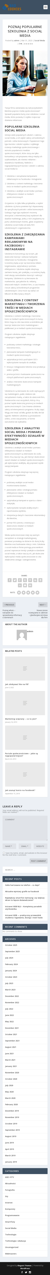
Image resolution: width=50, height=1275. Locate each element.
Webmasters (10, 1253)
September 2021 (12, 1040)
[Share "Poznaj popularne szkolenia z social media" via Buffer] (40, 580)
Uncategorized (11, 1247)
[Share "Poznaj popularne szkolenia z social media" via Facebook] (9, 580)
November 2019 (12, 1117)
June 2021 (9, 1053)
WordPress (25, 1268)
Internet (9, 1202)
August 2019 (10, 1136)
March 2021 (10, 1060)
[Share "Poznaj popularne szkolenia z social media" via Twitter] (14, 580)
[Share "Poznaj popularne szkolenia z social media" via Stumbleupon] (19, 585)
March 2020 (10, 1098)
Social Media (39, 40)
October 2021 (11, 1034)
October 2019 (11, 1123)
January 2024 (11, 970)
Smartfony (10, 1222)
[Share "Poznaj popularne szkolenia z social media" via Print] (30, 585)
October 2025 (11, 945)
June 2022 (9, 1015)
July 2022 (9, 1009)
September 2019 (12, 1130)
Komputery (10, 1209)
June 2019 (9, 1142)
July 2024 (9, 958)
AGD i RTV (9, 1177)
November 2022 (12, 1002)
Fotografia (10, 1190)
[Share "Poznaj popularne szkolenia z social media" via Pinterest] (30, 580)
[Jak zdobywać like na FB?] (25, 668)
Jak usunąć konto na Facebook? (20, 790)
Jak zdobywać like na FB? (17, 684)
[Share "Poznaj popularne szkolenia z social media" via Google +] (19, 580)
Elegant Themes (24, 1265)
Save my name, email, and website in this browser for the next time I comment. (25, 854)
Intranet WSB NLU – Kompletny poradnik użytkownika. (23, 907)
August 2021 (10, 1047)
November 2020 (12, 1072)
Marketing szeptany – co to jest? (21, 719)
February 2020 (11, 1104)
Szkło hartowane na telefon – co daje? (22, 885)
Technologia (10, 1234)
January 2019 (11, 1162)
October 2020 (11, 1079)
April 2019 (9, 1149)
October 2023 (11, 977)
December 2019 (12, 1111)
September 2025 (12, 951)
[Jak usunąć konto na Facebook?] (25, 774)
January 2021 (11, 1066)
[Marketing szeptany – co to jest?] (25, 703)
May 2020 (9, 1092)
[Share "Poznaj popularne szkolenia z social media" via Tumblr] (25, 580)
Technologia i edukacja (15, 1241)
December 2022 (12, 996)
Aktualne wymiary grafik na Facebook (22, 891)
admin (16, 40)
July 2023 (9, 983)
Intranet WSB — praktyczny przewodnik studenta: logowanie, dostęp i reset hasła (24, 916)
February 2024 (11, 964)
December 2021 (12, 1028)
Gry (6, 1196)
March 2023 (10, 989)
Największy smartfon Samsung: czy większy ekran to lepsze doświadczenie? (25, 899)
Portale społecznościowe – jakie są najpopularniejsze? (21, 754)
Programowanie (12, 1215)
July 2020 (9, 1085)
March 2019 (10, 1155)
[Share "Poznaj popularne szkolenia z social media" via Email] (25, 585)
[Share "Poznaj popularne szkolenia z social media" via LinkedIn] (35, 580)
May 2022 (9, 1021)
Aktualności (10, 1183)
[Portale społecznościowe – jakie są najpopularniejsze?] (25, 738)
